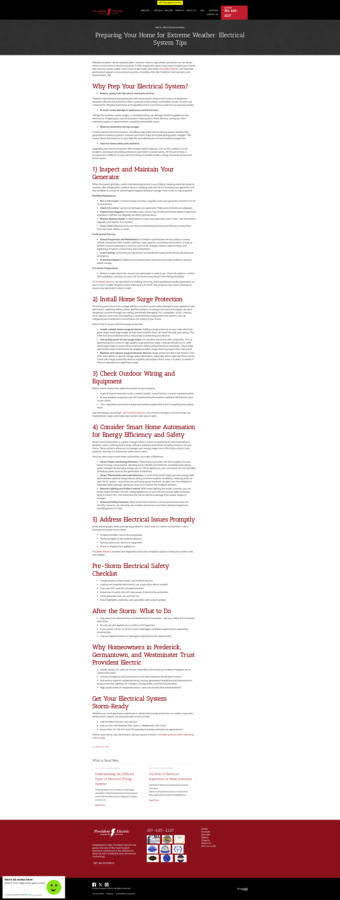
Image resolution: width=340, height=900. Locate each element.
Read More (100, 805)
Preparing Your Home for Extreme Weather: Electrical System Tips (170, 38)
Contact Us (212, 14)
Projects (179, 10)
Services (145, 10)
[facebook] (94, 885)
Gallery (169, 10)
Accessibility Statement (125, 893)
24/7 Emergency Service (170, 2)
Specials (158, 10)
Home (204, 829)
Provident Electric (169, 69)
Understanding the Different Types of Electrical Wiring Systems (114, 779)
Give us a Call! (208, 846)
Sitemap (109, 893)
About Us (191, 10)
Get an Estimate (104, 863)
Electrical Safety (176, 27)
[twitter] (100, 885)
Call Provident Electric (133, 413)
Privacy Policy (98, 893)
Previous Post (102, 747)
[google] (107, 885)
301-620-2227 (160, 830)
